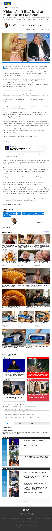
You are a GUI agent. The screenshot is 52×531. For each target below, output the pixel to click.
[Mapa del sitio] (32, 514)
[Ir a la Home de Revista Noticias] (7, 4)
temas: (4, 211)
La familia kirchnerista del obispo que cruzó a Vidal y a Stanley (20, 406)
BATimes (35, 521)
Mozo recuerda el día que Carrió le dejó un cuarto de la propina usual (22, 417)
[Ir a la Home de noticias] (26, 510)
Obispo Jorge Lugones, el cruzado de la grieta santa (17, 409)
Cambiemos (24, 213)
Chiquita (42, 213)
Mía (24, 521)
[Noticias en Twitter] (26, 514)
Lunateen (29, 521)
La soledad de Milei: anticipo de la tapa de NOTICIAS (20, 148)
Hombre (28, 518)
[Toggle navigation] (2, 4)
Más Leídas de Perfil (8, 469)
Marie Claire (16, 518)
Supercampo (47, 518)
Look (16, 521)
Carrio (18, 213)
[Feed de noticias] (29, 514)
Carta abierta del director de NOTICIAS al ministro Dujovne (19, 414)
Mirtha (30, 213)
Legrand (36, 213)
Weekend (34, 518)
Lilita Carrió (13, 213)
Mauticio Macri (7, 215)
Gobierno (6, 213)
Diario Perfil (4, 518)
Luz (20, 521)
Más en (4, 355)
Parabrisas (40, 518)
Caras (10, 518)
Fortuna (23, 518)
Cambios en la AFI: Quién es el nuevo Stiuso (15, 412)
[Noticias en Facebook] (22, 514)
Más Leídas (5, 438)
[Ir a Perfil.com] (49, 0)
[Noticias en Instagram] (19, 514)
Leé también (14, 146)
